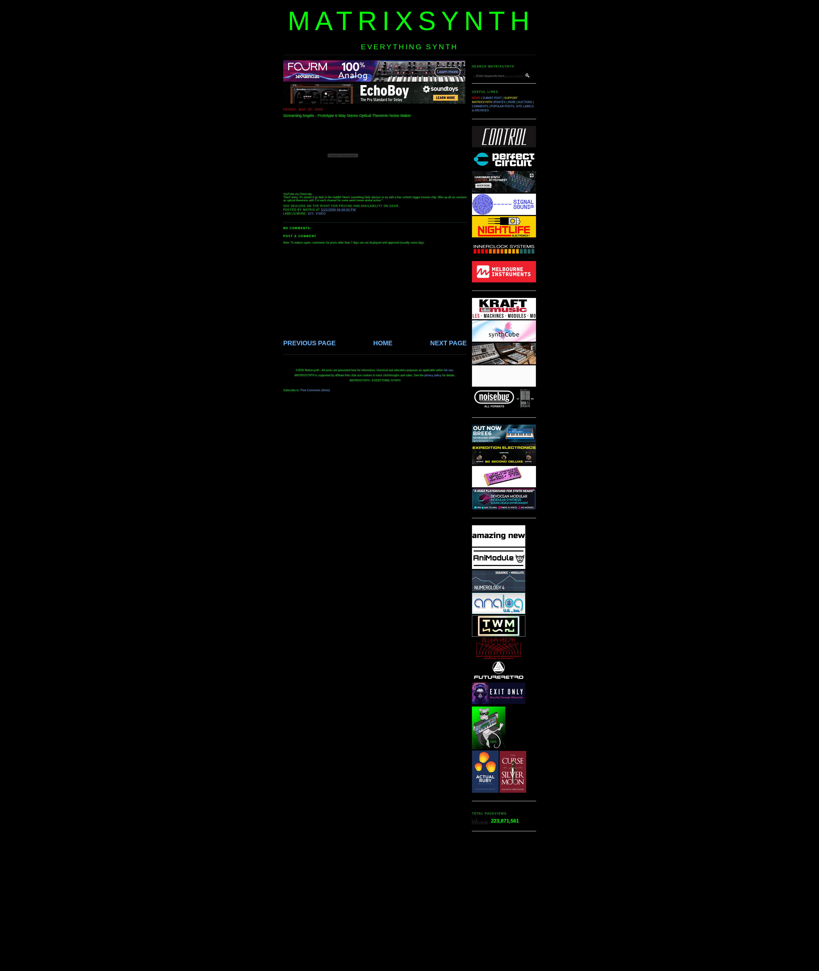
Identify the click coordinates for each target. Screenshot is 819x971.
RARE (512, 102)
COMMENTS (480, 106)
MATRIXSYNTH (411, 21)
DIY (310, 213)
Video (321, 213)
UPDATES (499, 102)
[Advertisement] (504, 902)
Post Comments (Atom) (315, 390)
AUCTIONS (525, 102)
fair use (448, 370)
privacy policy (432, 375)
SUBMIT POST (492, 98)
